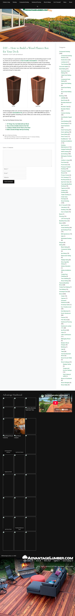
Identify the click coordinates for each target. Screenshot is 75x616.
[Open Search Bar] (37, 6)
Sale (62, 236)
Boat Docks (64, 100)
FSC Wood (64, 319)
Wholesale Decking (66, 238)
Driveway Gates (65, 304)
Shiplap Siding (65, 259)
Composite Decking (24, 2)
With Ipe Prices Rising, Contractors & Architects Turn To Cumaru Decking (22, 136)
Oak (62, 349)
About (42, 566)
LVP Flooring (64, 218)
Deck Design (64, 123)
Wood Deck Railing (66, 91)
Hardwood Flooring (36, 2)
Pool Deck (64, 162)
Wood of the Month (66, 378)
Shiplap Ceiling (67, 364)
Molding (63, 347)
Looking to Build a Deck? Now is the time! (18, 127)
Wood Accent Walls (66, 358)
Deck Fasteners (65, 125)
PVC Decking (64, 177)
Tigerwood (64, 188)
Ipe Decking (14, 135)
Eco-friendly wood (66, 307)
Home (38, 566)
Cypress (63, 298)
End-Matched (64, 311)
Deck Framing (65, 130)
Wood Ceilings (47, 2)
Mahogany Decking (66, 156)
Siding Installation (66, 270)
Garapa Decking (65, 149)
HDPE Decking (65, 151)
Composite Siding (66, 249)
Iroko (62, 332)
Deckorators (64, 60)
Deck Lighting (65, 132)
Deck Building (64, 121)
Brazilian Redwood (66, 102)
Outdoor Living (6, 2)
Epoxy (60, 214)
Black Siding (64, 247)
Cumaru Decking (65, 113)
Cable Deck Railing (66, 75)
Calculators (64, 207)
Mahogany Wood (65, 338)
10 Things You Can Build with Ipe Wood (18, 124)
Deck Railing (62, 68)
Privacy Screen (65, 175)
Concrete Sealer (63, 66)
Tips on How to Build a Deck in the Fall (17, 126)
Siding (61, 244)
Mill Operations (65, 234)
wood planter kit (17, 112)
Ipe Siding (64, 253)
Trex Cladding (65, 278)
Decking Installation (66, 141)
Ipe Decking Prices (66, 230)
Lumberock (64, 62)
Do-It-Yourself (57, 2)
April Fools (64, 225)
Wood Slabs (64, 385)
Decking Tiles (64, 209)
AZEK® (63, 98)
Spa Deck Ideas (65, 182)
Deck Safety (64, 134)
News (65, 2)
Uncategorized (63, 291)
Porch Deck (64, 164)
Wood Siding (64, 280)
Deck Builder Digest (66, 117)
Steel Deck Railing (66, 87)
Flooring (61, 216)
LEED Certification (66, 334)
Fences (63, 317)
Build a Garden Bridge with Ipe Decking (18, 129)
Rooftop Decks (65, 179)
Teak (62, 351)
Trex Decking (64, 64)
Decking (15, 2)
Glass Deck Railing (66, 83)
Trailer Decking (65, 194)
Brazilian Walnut (65, 109)
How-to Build (8, 135)
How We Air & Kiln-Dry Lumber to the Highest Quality (17, 138)
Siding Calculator (65, 266)
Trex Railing (62, 289)
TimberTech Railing (64, 287)
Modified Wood (63, 221)
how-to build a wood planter (29, 60)
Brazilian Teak (65, 106)
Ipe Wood (63, 330)
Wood (70, 2)
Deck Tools (64, 136)
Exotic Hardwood (66, 313)
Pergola (61, 242)
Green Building (65, 227)
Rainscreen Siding (66, 255)
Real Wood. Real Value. (51, 566)
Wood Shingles (65, 382)
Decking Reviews (70, 566)
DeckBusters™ (65, 139)
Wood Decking (65, 201)
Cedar (62, 296)
